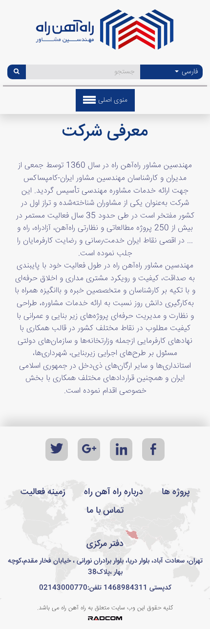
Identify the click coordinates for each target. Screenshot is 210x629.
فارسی (189, 72)
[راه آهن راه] (105, 33)
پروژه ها (176, 492)
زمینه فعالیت (43, 492)
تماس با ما (105, 510)
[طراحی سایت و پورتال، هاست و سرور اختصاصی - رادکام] (105, 618)
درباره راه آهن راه (113, 492)
